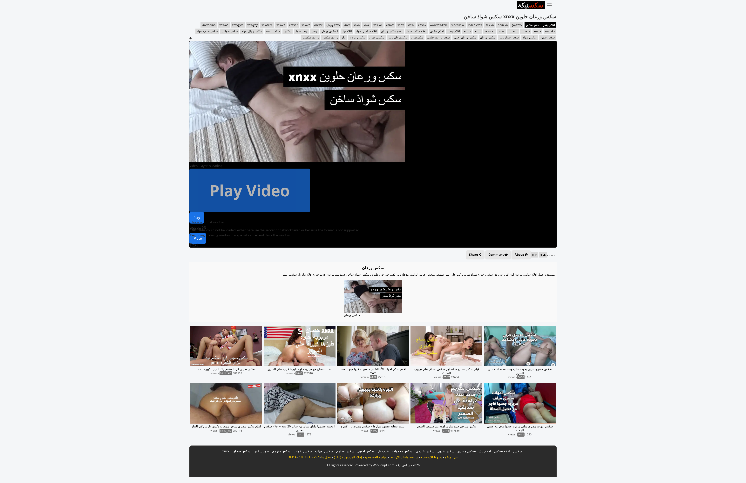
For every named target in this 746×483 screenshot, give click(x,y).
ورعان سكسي (310, 37)
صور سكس (261, 451)
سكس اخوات (303, 451)
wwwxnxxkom (439, 25)
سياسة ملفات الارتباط (404, 457)
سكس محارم (345, 451)
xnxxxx (525, 31)
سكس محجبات (402, 451)
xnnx (400, 25)
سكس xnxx (273, 31)
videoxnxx (457, 25)
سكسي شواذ (376, 37)
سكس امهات (324, 451)
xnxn (357, 25)
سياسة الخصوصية (375, 457)
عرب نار (383, 451)
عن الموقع (451, 457)
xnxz (501, 31)
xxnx (478, 31)
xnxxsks (550, 31)
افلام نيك (347, 31)
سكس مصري (466, 451)
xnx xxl (377, 25)
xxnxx (467, 31)
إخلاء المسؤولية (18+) (348, 457)
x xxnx (422, 25)
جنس (314, 31)
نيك (344, 37)
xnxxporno (208, 25)
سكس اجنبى (366, 451)
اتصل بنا (326, 457)
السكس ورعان (329, 31)
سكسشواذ (417, 37)
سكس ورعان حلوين (438, 37)
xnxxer (293, 25)
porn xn (503, 25)
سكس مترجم (281, 451)
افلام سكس (532, 25)
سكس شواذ (530, 37)
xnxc (367, 25)
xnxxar (318, 25)
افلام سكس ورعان (391, 31)
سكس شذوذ (547, 37)
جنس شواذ (301, 31)
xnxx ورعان (333, 25)
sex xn (490, 25)
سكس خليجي (425, 451)
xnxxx (537, 31)
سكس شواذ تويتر (509, 37)
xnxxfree (267, 25)
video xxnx (475, 25)
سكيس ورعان (357, 37)
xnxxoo (223, 25)
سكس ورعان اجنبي (465, 37)
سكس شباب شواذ (207, 31)
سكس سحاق (241, 451)
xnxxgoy (252, 25)
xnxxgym (237, 25)
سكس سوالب (230, 31)
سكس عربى (445, 451)
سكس (287, 31)
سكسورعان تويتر (397, 37)
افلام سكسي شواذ (366, 31)
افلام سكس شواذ (416, 31)
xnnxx (390, 25)
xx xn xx (490, 31)
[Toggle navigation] (551, 4)
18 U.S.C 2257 (309, 457)
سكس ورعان (487, 37)
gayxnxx (517, 25)
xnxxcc (306, 25)
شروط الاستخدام (431, 457)
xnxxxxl (513, 31)
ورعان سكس (330, 37)
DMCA (292, 457)
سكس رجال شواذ (252, 31)
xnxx (347, 25)
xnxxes (280, 25)
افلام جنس (549, 25)
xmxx (411, 25)
